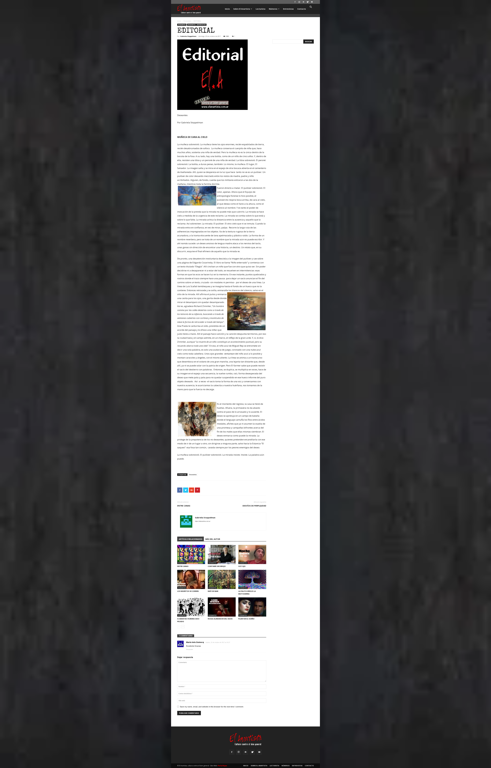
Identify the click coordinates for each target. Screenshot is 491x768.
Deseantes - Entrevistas (197, 25)
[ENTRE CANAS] (191, 554)
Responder (189, 649)
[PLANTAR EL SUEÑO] (252, 607)
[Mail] (303, 2)
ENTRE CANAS (183, 505)
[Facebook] (295, 2)
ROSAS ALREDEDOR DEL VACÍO (220, 619)
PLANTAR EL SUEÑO (246, 619)
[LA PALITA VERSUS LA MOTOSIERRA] (252, 579)
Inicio (227, 9)
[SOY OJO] (252, 554)
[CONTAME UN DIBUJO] (222, 554)
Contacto (301, 9)
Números (273, 9)
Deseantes (187, 21)
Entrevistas (288, 9)
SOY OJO (242, 566)
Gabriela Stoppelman (188, 36)
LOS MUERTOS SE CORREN (188, 591)
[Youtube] (312, 2)
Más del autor (212, 539)
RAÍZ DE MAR (213, 591)
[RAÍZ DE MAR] (222, 579)
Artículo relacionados (190, 539)
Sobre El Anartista (241, 9)
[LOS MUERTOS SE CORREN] (191, 579)
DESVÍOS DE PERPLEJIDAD (254, 505)
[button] (311, 7)
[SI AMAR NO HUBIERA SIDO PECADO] (191, 607)
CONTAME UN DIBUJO (217, 566)
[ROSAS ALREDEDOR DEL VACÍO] (222, 607)
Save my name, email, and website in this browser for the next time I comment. (212, 707)
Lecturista (260, 9)
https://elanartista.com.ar (202, 521)
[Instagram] (299, 2)
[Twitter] (308, 2)
